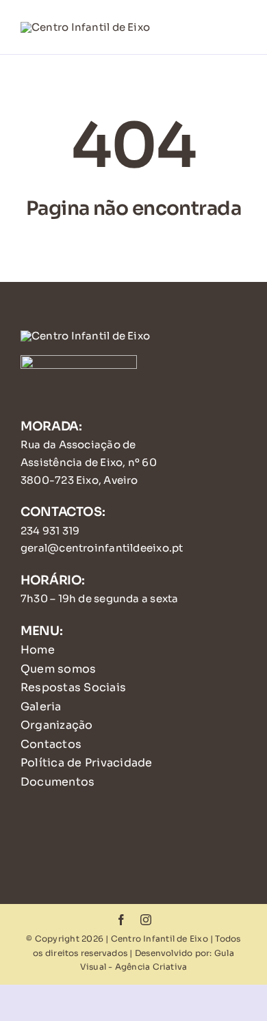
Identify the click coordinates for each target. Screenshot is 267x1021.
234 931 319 (50, 530)
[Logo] (85, 27)
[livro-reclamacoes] (79, 360)
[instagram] (145, 919)
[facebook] (121, 919)
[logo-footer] (85, 335)
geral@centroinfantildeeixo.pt (102, 547)
